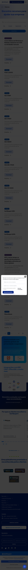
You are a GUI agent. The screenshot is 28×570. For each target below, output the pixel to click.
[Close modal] (25, 277)
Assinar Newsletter (8, 292)
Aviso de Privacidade (20, 289)
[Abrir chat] (24, 566)
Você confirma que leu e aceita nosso (13, 289)
